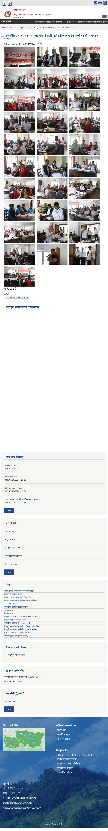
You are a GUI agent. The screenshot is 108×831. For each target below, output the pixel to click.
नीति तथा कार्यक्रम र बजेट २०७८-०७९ (74, 755)
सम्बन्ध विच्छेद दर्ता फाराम (13, 556)
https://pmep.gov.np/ (13, 681)
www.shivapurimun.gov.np (24, 798)
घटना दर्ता (61, 730)
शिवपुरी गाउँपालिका (16, 655)
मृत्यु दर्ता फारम (10, 539)
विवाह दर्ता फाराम (11, 564)
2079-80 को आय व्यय (13, 488)
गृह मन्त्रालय (8, 610)
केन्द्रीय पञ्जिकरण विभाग (13, 594)
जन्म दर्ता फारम (10, 531)
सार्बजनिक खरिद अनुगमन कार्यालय (16, 607)
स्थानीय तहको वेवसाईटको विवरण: (16, 636)
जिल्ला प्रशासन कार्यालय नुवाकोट (15, 620)
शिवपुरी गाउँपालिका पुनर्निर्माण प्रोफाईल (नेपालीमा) (21, 629)
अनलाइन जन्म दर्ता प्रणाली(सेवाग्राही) (17, 597)
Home (4, 28)
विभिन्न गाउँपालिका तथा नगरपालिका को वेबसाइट (20, 616)
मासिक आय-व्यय (11, 465)
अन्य (9, 510)
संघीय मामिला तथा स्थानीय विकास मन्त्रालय (19, 591)
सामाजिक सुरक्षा (64, 734)
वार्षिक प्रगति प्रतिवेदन (67, 759)
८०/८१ (6, 294)
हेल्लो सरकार (8, 613)
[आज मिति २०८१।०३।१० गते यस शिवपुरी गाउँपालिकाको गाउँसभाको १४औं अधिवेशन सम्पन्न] (19, 56)
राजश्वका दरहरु (10, 701)
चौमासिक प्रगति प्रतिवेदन (68, 763)
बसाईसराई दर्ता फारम (12, 548)
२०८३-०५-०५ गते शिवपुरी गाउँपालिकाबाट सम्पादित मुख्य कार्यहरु (79, 22)
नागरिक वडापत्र (64, 738)
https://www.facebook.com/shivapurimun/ (22, 808)
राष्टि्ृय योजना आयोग (11, 604)
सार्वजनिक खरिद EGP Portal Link (17, 623)
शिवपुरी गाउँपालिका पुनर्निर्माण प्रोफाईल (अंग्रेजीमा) (21, 626)
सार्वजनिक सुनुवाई (65, 768)
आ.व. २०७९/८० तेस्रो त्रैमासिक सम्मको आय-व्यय (22, 499)
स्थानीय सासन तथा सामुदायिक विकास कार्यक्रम (20, 600)
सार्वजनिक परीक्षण (64, 772)
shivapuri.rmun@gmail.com (22, 803)
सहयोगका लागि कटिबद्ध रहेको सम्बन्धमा (38, 22)
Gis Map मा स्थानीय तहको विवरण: (17, 633)
